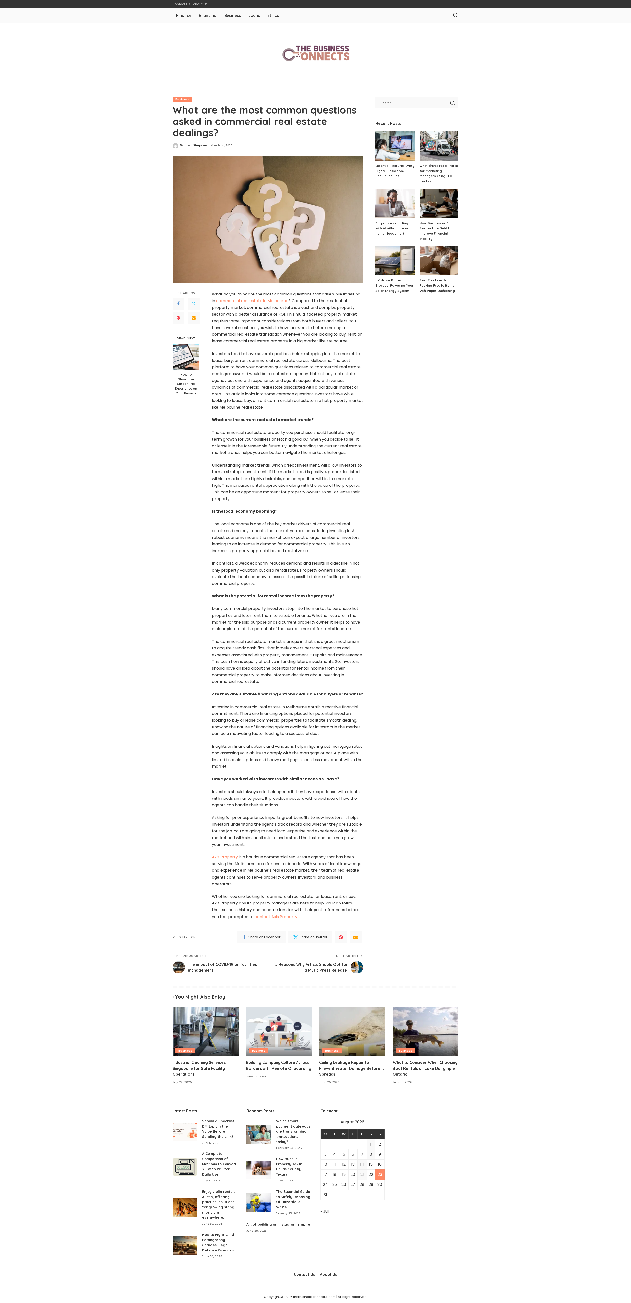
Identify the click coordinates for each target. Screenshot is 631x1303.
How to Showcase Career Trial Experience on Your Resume (186, 383)
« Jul (324, 1211)
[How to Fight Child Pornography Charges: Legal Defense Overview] (185, 1245)
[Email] (194, 318)
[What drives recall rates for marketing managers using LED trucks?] (439, 146)
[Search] (455, 15)
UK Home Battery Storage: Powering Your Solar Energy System (394, 285)
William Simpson (193, 145)
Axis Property (225, 857)
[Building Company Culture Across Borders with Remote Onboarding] (279, 1031)
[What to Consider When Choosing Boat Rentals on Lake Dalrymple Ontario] (426, 1031)
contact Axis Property (276, 917)
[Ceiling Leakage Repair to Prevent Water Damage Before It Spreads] (352, 1031)
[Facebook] (178, 304)
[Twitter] (194, 304)
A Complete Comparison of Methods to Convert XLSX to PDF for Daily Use (219, 1164)
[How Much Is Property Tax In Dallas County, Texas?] (258, 1170)
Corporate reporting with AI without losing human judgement (392, 228)
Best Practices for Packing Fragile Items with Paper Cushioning (437, 285)
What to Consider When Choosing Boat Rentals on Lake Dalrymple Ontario (425, 1068)
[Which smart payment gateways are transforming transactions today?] (258, 1134)
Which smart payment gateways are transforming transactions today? (293, 1131)
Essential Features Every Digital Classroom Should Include (394, 171)
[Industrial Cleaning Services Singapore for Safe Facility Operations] (206, 1031)
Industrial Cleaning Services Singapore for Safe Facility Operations (199, 1068)
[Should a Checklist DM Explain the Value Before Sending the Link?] (185, 1132)
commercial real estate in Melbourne (252, 301)
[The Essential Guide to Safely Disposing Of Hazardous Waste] (258, 1202)
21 (362, 1174)
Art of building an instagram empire (278, 1224)
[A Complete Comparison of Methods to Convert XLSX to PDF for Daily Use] (185, 1167)
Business (182, 99)
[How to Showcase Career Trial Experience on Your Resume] (186, 357)
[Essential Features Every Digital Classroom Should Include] (394, 146)
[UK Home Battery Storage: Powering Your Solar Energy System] (394, 261)
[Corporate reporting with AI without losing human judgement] (394, 203)
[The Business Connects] (315, 53)
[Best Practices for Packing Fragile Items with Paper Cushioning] (439, 261)
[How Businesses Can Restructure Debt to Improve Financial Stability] (439, 203)
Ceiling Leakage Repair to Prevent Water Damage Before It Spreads (351, 1068)
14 (362, 1164)
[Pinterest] (178, 318)
